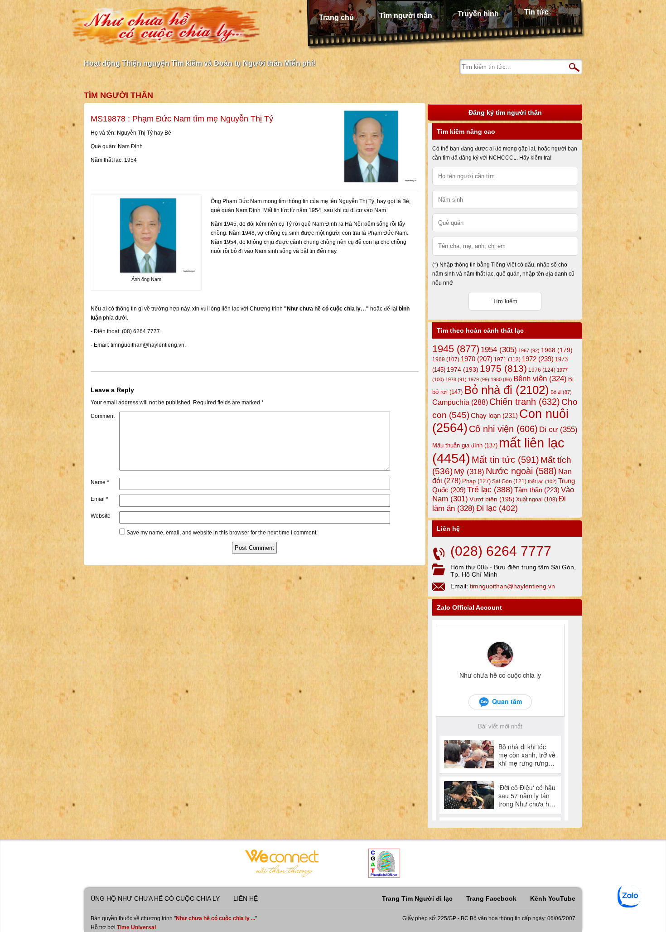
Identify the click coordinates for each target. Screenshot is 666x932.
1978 (456, 379)
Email (99, 499)
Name (100, 482)
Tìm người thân (405, 15)
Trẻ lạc (490, 489)
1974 (462, 369)
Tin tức (536, 12)
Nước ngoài (521, 471)
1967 (529, 350)
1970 (476, 359)
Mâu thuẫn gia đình (464, 445)
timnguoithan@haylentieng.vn (512, 586)
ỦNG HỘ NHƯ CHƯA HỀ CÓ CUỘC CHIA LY (155, 898)
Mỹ (469, 471)
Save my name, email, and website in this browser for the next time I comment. (222, 532)
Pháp (476, 481)
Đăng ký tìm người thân (505, 112)
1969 (445, 359)
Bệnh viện (540, 378)
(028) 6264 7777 (500, 551)
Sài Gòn (509, 481)
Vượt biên (492, 499)
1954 (499, 349)
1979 (478, 379)
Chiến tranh (524, 402)
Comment (103, 416)
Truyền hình (478, 14)
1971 (507, 359)
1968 (557, 350)
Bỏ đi (561, 392)
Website (101, 516)
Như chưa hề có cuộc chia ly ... (215, 918)
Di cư (558, 429)
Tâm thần (537, 490)
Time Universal (136, 927)
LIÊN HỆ (245, 898)
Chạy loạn (494, 415)
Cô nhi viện (503, 429)
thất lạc (542, 481)
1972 (538, 359)
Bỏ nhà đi (506, 389)
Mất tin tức (505, 460)
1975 (503, 368)
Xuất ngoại (536, 499)
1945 (455, 348)
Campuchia (460, 402)
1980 (501, 379)
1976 (541, 370)
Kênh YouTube (552, 898)
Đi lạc (497, 508)
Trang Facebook (491, 898)
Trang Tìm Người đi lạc (417, 898)
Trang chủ (336, 17)
